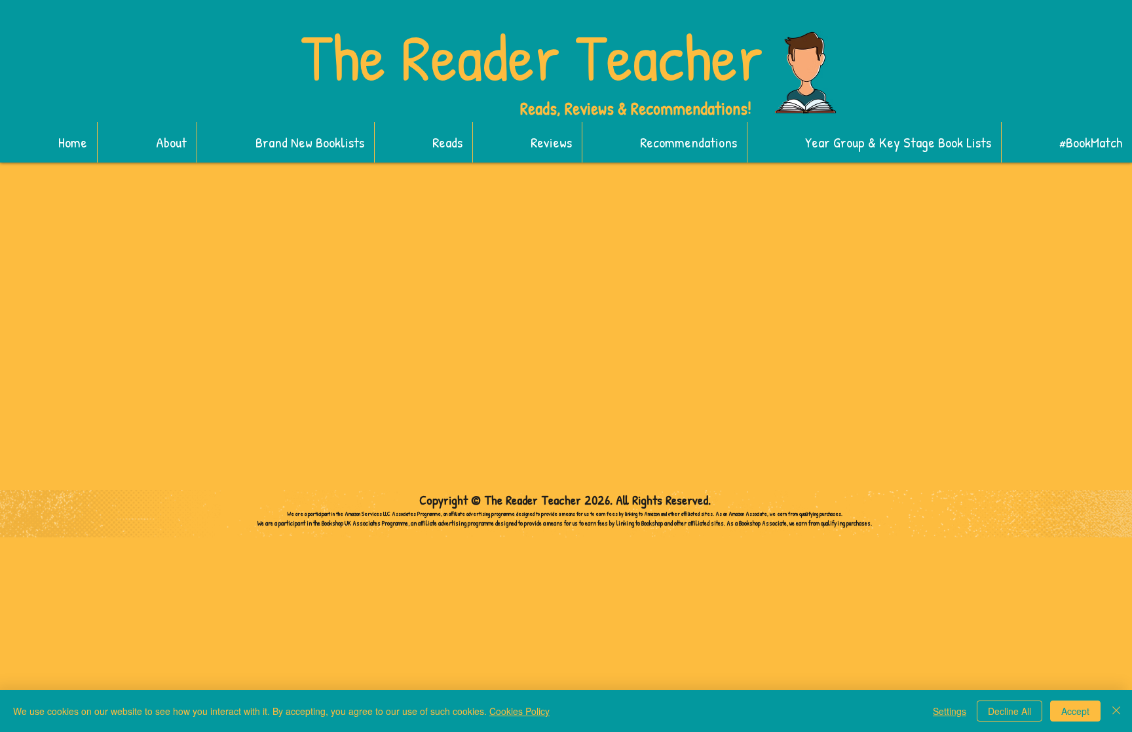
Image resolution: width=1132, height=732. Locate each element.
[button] (285, 142)
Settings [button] (949, 711)
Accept (1075, 711)
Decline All (1009, 711)
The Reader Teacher (532, 56)
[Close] (1116, 711)
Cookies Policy (519, 711)
